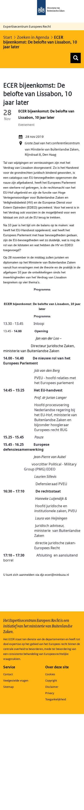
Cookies (50, 674)
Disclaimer (51, 687)
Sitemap (8, 687)
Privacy (49, 693)
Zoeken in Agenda (33, 37)
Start (7, 37)
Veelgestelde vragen (15, 680)
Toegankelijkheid (55, 699)
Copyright (51, 680)
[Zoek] (75, 58)
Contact (8, 674)
